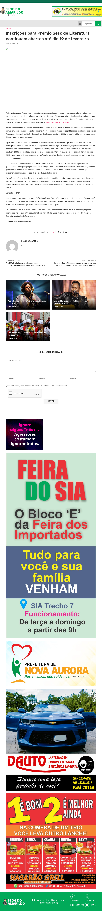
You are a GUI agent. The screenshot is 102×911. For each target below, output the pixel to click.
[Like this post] (55, 232)
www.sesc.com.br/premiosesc (58, 123)
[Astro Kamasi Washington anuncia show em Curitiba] (28, 294)
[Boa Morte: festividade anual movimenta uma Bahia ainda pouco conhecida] (28, 326)
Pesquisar (98, 23)
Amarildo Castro (29, 241)
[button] (80, 23)
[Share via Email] (66, 232)
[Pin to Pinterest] (63, 232)
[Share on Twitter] (61, 232)
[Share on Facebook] (58, 232)
